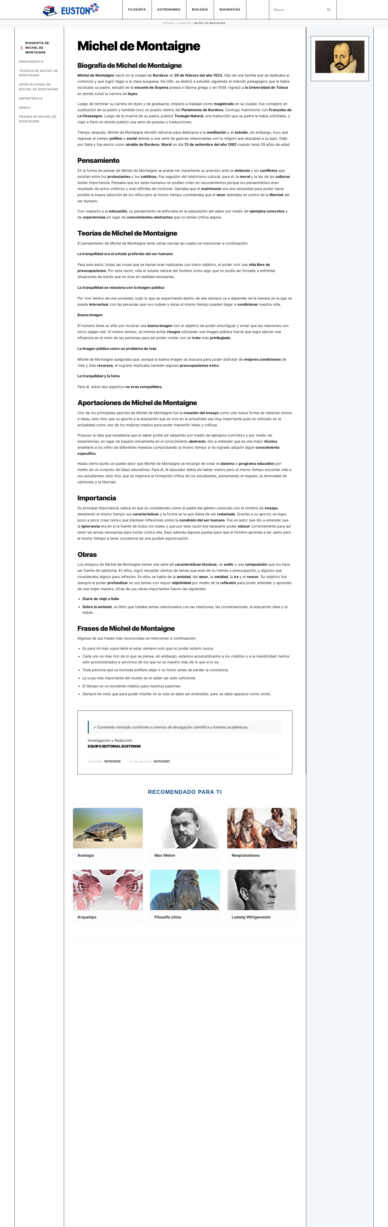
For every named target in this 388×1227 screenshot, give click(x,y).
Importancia (31, 98)
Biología (200, 9)
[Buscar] (328, 9)
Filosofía (137, 9)
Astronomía (169, 9)
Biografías (230, 9)
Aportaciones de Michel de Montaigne (38, 87)
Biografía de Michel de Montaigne (37, 47)
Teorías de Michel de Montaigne (38, 73)
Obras (25, 107)
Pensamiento (31, 61)
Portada (168, 23)
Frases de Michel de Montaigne (37, 119)
